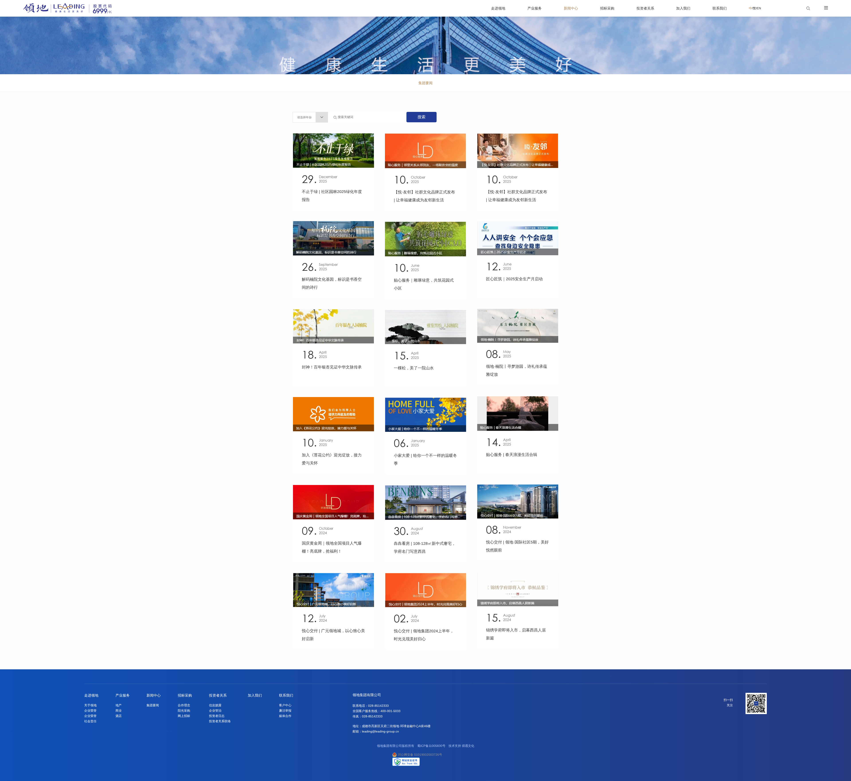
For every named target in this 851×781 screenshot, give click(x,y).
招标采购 (185, 695)
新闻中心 (153, 695)
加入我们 (255, 695)
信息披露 (215, 705)
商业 (118, 710)
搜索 (422, 117)
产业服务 (122, 695)
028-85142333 (378, 705)
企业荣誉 (90, 710)
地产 (118, 705)
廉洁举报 (285, 710)
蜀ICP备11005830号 (431, 746)
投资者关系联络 (220, 721)
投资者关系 (218, 695)
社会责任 (90, 721)
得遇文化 (468, 746)
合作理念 (184, 705)
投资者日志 (216, 716)
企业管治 (215, 710)
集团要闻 (425, 83)
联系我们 (286, 695)
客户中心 (285, 705)
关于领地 (90, 705)
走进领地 (91, 695)
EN (759, 8)
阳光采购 (184, 710)
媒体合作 (285, 716)
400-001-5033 (390, 711)
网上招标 (184, 716)
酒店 (118, 716)
